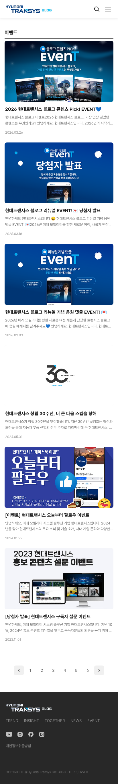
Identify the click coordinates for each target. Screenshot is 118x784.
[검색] (97, 9)
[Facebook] (30, 734)
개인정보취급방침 (18, 746)
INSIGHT (31, 720)
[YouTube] (9, 734)
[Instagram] (20, 734)
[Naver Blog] (41, 734)
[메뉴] (108, 9)
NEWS (76, 720)
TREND (12, 720)
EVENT (93, 720)
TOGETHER (55, 720)
